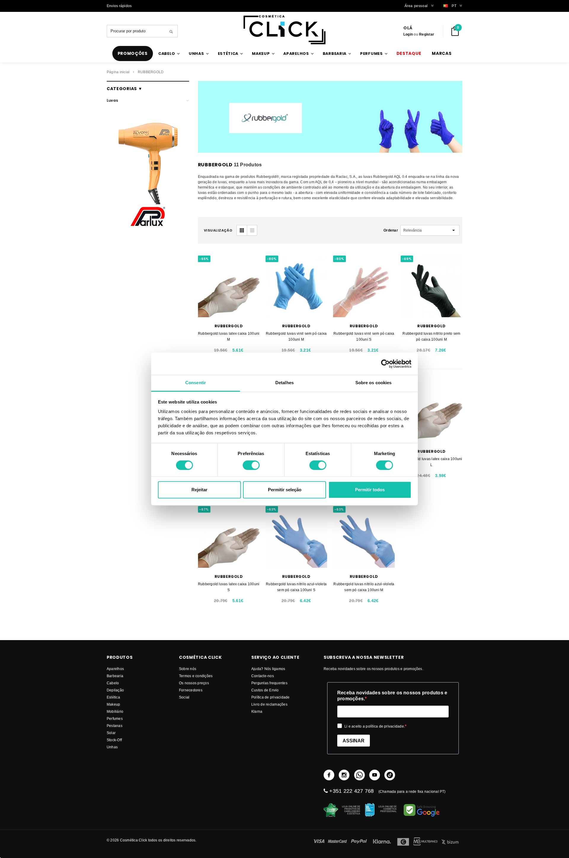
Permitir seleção (284, 489)
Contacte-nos (262, 676)
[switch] (251, 465)
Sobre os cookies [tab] (373, 382)
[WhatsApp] (359, 775)
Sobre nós (187, 668)
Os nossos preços (194, 683)
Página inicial (118, 72)
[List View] (252, 230)
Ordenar (390, 230)
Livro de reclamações (269, 704)
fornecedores (190, 690)
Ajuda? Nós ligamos (268, 668)
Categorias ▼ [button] (124, 89)
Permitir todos (370, 489)
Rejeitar (199, 489)
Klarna (256, 711)
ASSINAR (354, 740)
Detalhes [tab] (284, 382)
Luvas (112, 100)
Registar (426, 34)
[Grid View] (242, 230)
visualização (218, 230)
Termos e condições (195, 676)
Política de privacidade (270, 697)
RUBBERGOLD (151, 72)
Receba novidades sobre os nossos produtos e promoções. (392, 695)
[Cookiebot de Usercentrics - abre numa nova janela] (385, 363)
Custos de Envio (265, 690)
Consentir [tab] (195, 382)
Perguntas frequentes (269, 683)
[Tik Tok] (389, 775)
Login (408, 34)
